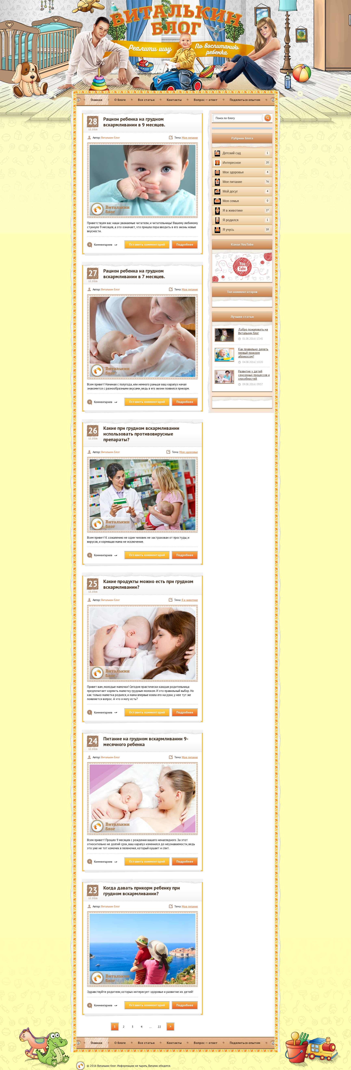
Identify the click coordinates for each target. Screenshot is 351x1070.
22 (159, 1026)
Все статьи (146, 100)
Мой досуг (245, 191)
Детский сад (245, 153)
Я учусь (246, 229)
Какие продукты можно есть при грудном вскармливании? (148, 584)
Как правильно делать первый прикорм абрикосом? (253, 352)
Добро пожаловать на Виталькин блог (253, 331)
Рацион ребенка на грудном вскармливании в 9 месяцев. (134, 122)
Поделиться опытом (245, 100)
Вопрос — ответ (206, 100)
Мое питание (190, 137)
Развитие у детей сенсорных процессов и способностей (254, 375)
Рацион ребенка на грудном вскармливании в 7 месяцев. (134, 273)
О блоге (120, 100)
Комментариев (101, 244)
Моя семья (245, 201)
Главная (96, 100)
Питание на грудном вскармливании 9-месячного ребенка (145, 741)
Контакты (174, 100)
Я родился (245, 220)
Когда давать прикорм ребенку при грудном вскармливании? (141, 890)
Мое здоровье (188, 452)
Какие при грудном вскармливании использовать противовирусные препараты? (141, 433)
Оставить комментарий (147, 244)
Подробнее (184, 244)
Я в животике (190, 600)
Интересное (246, 162)
